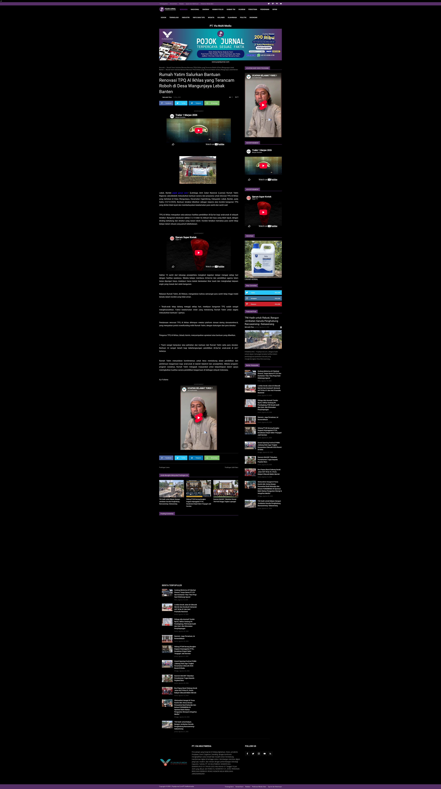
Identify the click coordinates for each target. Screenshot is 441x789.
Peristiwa (252, 9)
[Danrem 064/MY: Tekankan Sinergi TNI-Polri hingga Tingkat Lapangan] (225, 488)
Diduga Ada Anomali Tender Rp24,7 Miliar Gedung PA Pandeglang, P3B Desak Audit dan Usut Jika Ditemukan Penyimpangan (268, 404)
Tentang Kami (164, 4)
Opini (274, 9)
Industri (186, 17)
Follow (277, 292)
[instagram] (259, 753)
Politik (243, 17)
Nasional (195, 9)
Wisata (211, 17)
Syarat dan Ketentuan (192, 4)
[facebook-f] (247, 753)
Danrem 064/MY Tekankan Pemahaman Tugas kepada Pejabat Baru (268, 459)
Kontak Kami (173, 4)
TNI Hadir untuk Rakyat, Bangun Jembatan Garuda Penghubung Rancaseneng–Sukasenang (169, 501)
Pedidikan (264, 9)
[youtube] (280, 3)
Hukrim (242, 9)
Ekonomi (253, 17)
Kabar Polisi (217, 9)
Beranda (184, 9)
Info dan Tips (199, 17)
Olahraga (232, 17)
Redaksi (181, 4)
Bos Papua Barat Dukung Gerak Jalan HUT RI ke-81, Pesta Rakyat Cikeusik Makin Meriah (269, 472)
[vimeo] (272, 3)
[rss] (270, 753)
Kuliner (221, 17)
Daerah (205, 9)
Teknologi (174, 17)
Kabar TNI (231, 9)
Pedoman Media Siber (207, 4)
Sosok (163, 17)
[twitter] (268, 3)
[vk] (277, 3)
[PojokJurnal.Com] (168, 9)
